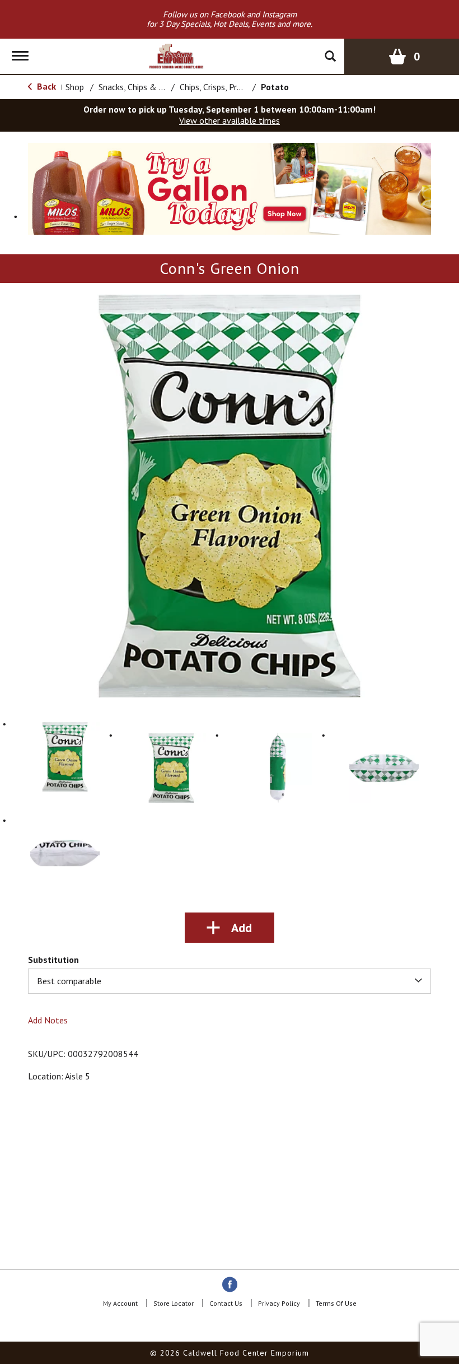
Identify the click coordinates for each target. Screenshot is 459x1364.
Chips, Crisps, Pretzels (220, 86)
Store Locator (173, 1303)
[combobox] (229, 981)
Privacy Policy (279, 1303)
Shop (74, 86)
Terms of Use (336, 1303)
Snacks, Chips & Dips (137, 86)
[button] (229, 187)
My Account (120, 1303)
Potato (275, 86)
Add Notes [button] (48, 1020)
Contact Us (225, 1303)
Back (45, 86)
